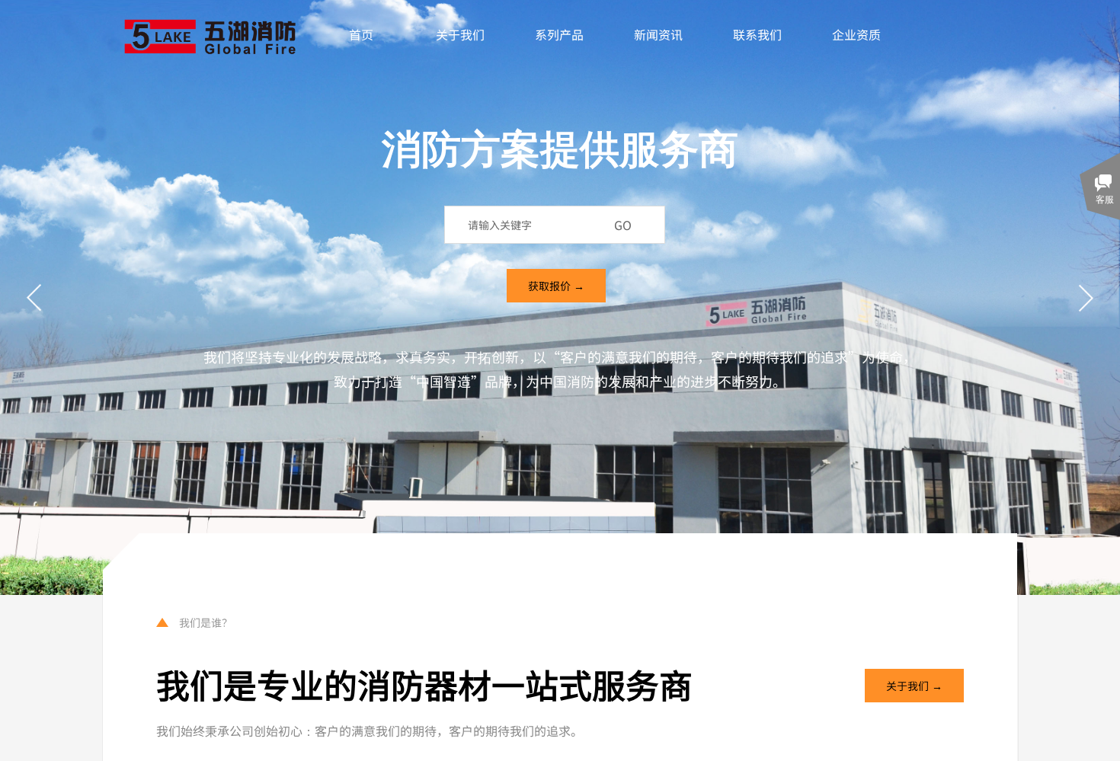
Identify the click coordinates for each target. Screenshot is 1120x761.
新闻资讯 (658, 34)
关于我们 (460, 34)
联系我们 (757, 34)
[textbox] (532, 224)
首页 (361, 34)
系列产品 (559, 34)
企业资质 (856, 34)
